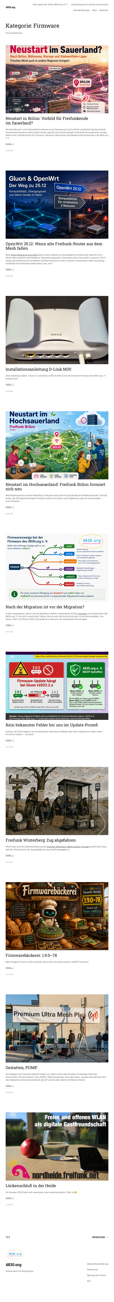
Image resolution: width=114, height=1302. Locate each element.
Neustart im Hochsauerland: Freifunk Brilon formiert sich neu (55, 486)
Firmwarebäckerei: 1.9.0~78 (31, 955)
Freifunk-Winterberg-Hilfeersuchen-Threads (68, 846)
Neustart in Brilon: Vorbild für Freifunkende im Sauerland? (47, 120)
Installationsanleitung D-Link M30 (38, 369)
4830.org (10, 7)
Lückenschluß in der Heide (31, 1185)
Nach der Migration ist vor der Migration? (45, 607)
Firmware (82, 613)
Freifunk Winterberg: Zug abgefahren (41, 840)
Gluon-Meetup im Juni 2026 (24, 254)
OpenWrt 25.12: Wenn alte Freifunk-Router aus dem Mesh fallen (54, 246)
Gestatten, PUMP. (21, 1067)
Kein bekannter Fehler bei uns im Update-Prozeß (52, 725)
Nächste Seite (100, 1236)
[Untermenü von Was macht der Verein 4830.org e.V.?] (67, 4)
